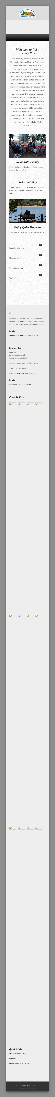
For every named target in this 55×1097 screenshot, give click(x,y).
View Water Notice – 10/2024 (20, 1063)
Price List (12, 1058)
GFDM (32, 1089)
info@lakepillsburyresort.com (25, 373)
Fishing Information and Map (20, 384)
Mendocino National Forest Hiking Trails (24, 335)
